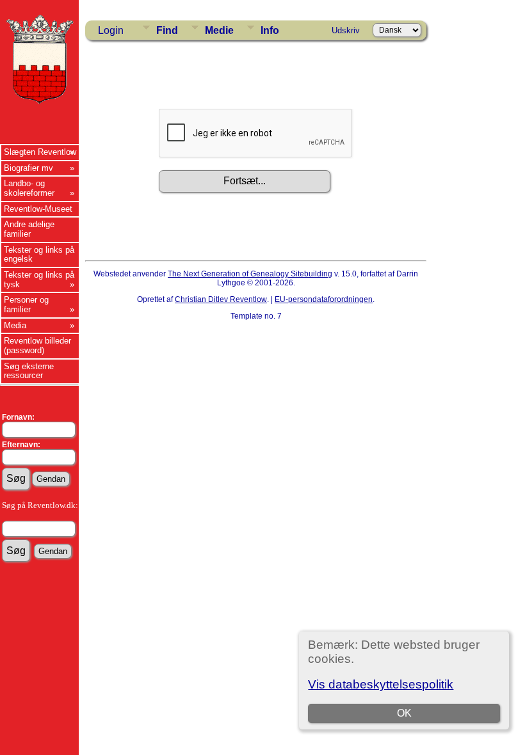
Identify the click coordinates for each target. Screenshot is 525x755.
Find (167, 30)
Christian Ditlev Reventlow (221, 299)
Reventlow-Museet (38, 209)
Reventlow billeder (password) (37, 345)
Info (270, 30)
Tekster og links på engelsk (39, 254)
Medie (219, 30)
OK (404, 713)
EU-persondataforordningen (324, 299)
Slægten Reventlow (40, 152)
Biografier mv (28, 168)
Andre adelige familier (29, 229)
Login (111, 30)
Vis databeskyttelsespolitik (380, 684)
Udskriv (346, 30)
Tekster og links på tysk (39, 279)
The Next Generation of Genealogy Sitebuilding (250, 273)
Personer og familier (26, 304)
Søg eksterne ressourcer (29, 371)
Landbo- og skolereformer (29, 188)
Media (15, 325)
